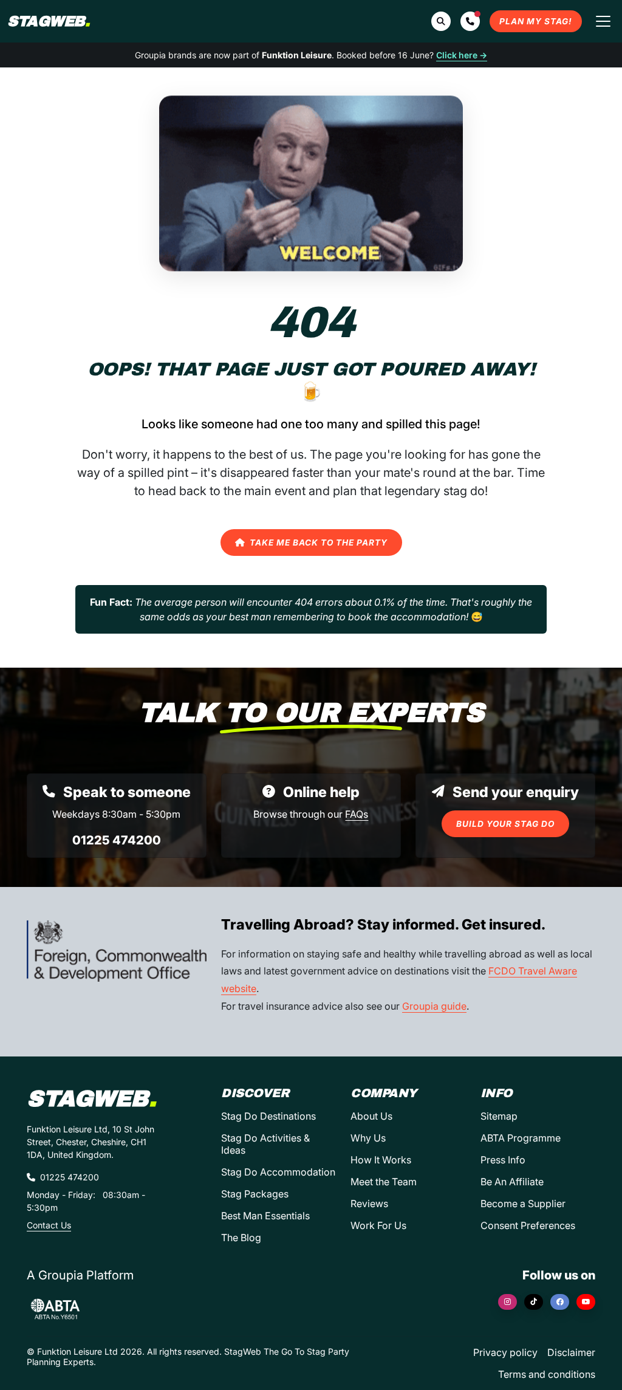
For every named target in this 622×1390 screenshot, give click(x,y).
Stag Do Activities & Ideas (265, 1144)
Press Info (502, 1160)
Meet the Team (383, 1182)
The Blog (241, 1237)
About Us (371, 1116)
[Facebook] (559, 1302)
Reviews (369, 1203)
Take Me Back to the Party (319, 542)
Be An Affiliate (512, 1182)
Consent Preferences (527, 1225)
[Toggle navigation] (603, 21)
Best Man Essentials (265, 1216)
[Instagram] (507, 1302)
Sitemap (499, 1116)
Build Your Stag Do (505, 824)
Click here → (461, 55)
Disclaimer (571, 1352)
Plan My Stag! (535, 21)
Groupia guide (434, 1006)
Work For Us (378, 1225)
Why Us (368, 1138)
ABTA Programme (520, 1138)
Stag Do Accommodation (278, 1172)
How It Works (380, 1160)
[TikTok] (533, 1302)
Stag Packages (255, 1194)
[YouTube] (585, 1302)
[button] (470, 21)
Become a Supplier (523, 1203)
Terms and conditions (546, 1374)
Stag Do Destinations (268, 1116)
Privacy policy (505, 1352)
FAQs (356, 814)
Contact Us (49, 1225)
